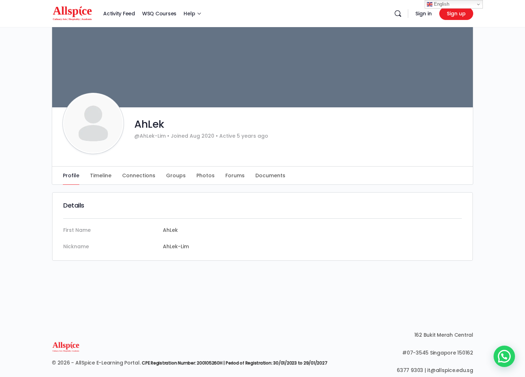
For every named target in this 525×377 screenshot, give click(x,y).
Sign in (423, 13)
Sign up (456, 13)
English (440, 4)
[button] (504, 356)
